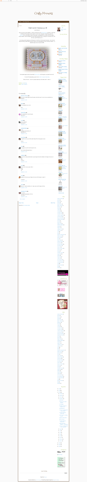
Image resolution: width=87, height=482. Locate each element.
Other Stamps (59, 240)
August (61, 429)
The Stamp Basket (60, 262)
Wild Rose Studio (60, 265)
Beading (58, 202)
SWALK (58, 255)
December (61, 393)
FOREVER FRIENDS (60, 340)
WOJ (58, 266)
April (60, 435)
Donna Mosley (23, 137)
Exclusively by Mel (24, 191)
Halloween (58, 226)
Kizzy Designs (60, 110)
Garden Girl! (64, 146)
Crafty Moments (43, 13)
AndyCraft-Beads (60, 198)
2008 (60, 446)
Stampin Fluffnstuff (61, 86)
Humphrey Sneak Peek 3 (63, 417)
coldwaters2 (23, 155)
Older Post (53, 203)
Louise (22, 120)
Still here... (63, 87)
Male (58, 233)
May (60, 434)
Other (58, 238)
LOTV (58, 231)
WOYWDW (58, 267)
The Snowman (61, 404)
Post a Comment (22, 199)
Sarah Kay (59, 249)
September (61, 398)
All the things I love (61, 103)
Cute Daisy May (59, 216)
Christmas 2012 (59, 213)
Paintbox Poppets (60, 241)
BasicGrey (59, 201)
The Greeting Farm (60, 376)
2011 (59, 392)
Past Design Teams (26, 21)
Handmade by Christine (62, 79)
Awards (58, 200)
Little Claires (59, 230)
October (61, 397)
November (61, 395)
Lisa (23, 83)
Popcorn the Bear (60, 248)
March (61, 437)
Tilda (58, 263)
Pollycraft (59, 247)
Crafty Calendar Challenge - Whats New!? (64, 167)
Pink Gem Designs (60, 244)
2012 (59, 390)
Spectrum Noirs (37, 74)
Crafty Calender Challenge (62, 66)
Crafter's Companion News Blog (44, 77)
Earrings (58, 220)
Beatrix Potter (59, 204)
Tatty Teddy (59, 256)
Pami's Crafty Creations (62, 145)
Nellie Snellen (59, 237)
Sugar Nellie (59, 369)
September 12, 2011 (24, 124)
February (61, 439)
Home (20, 21)
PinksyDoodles (23, 112)
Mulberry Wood (59, 236)
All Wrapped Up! (61, 408)
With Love (63, 180)
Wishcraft (59, 124)
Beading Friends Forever (62, 51)
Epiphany (58, 222)
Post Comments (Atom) (26, 205)
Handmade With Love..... (61, 165)
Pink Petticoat (59, 245)
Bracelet (58, 208)
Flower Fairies (59, 223)
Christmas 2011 (59, 212)
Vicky (22, 146)
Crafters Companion (24, 84)
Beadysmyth (60, 54)
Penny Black (59, 358)
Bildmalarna (59, 322)
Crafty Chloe (60, 186)
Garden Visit (61, 400)
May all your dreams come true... (64, 119)
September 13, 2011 (24, 187)
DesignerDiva (60, 172)
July (60, 430)
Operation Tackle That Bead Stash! (62, 49)
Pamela (22, 103)
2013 (59, 388)
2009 (60, 444)
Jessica (22, 184)
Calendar (58, 209)
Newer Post (21, 203)
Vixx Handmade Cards (61, 131)
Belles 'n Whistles (60, 205)
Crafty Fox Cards (61, 193)
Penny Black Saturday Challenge (61, 64)
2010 (59, 443)
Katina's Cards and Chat (62, 179)
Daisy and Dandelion (60, 218)
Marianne (21, 35)
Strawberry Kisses (60, 252)
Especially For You (61, 138)
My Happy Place (61, 96)
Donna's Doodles (60, 152)
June (60, 432)
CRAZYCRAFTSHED (24, 128)
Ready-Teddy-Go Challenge (62, 72)
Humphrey (58, 227)
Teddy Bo (58, 258)
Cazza (22, 165)
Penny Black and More (61, 60)
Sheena (58, 251)
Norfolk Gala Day (44, 32)
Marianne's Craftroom (24, 95)
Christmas (58, 211)
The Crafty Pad (59, 259)
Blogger (45, 477)
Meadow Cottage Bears (61, 234)
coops (22, 175)
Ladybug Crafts (59, 229)
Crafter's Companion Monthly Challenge (63, 70)
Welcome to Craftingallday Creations (62, 117)
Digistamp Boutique (60, 219)
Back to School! (61, 419)
